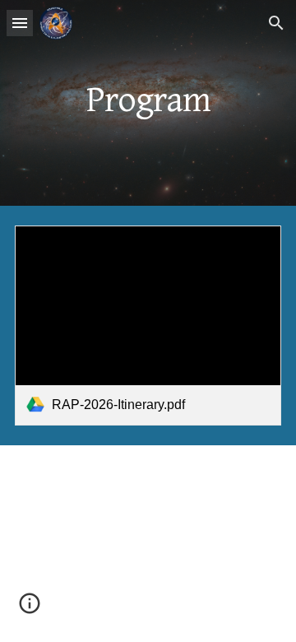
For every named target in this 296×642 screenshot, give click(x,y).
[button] (19, 22)
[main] (148, 103)
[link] (148, 326)
